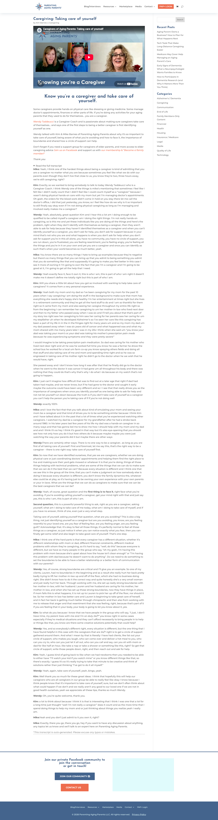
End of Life (162, 112)
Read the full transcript (49, 165)
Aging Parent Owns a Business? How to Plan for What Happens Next (170, 35)
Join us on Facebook (65, 150)
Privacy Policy (139, 814)
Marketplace (125, 6)
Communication (165, 107)
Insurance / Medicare (168, 137)
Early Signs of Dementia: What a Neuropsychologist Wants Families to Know (170, 69)
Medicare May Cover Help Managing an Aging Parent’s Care (170, 57)
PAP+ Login (165, 6)
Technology (163, 155)
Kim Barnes (41, 23)
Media (138, 6)
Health (160, 128)
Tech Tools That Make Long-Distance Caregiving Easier (170, 46)
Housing (161, 133)
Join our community (73, 776)
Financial (161, 124)
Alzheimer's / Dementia (169, 98)
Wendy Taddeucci (43, 121)
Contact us (73, 787)
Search (180, 19)
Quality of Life (164, 150)
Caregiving (54, 23)
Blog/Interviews (92, 6)
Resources (108, 6)
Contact (148, 6)
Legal (160, 142)
